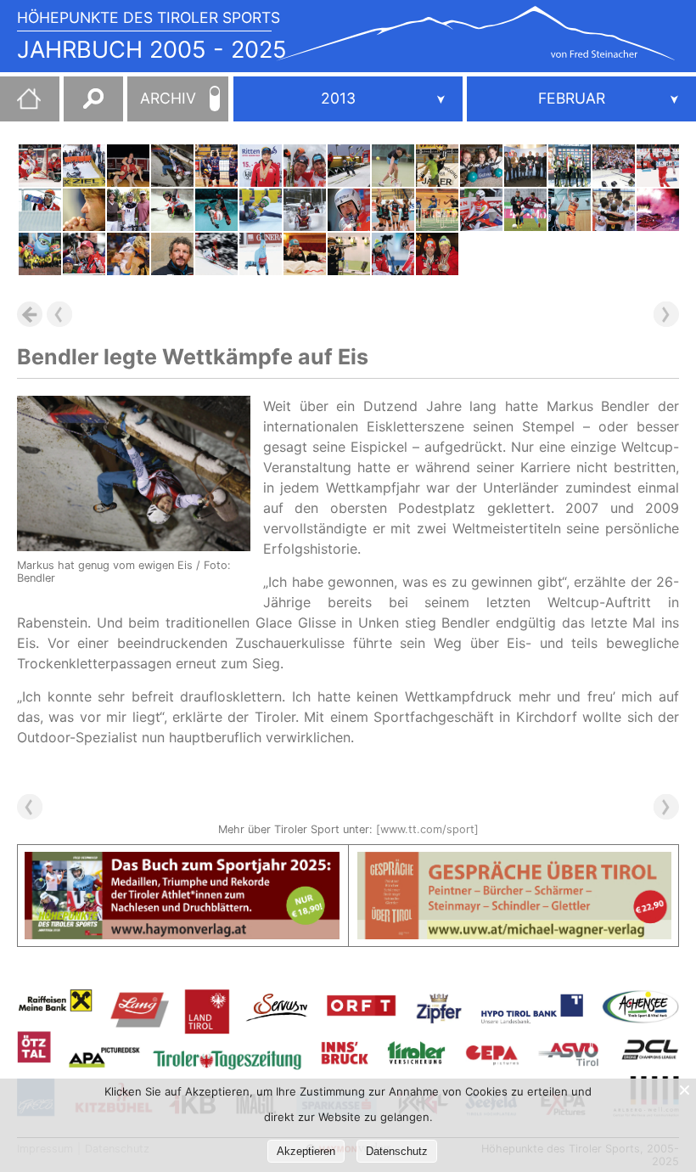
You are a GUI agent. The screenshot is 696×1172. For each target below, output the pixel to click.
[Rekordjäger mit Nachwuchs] (40, 210)
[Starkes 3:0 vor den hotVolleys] (613, 210)
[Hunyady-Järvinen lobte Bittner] (260, 165)
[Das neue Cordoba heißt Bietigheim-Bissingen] (613, 165)
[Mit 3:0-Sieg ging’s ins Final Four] (216, 165)
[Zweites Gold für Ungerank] (349, 254)
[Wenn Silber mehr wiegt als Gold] (172, 210)
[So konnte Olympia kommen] (304, 165)
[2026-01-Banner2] (514, 862)
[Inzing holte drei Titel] (128, 165)
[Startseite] (20, 105)
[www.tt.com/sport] (427, 829)
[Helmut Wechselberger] (128, 210)
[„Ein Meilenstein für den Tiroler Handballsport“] (525, 165)
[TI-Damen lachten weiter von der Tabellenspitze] (393, 210)
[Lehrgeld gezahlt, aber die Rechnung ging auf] (40, 165)
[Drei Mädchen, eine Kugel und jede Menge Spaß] (481, 165)
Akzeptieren (306, 1151)
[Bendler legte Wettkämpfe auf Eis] (172, 165)
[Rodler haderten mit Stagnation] (349, 210)
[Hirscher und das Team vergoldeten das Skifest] (658, 210)
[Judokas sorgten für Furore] (128, 254)
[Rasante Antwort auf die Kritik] (172, 254)
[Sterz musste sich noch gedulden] (304, 254)
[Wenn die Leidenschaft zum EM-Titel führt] (84, 165)
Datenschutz (397, 1151)
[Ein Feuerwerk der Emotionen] (216, 210)
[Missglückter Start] (525, 210)
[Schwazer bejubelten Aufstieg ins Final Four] (437, 165)
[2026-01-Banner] (182, 862)
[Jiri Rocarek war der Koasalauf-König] (569, 165)
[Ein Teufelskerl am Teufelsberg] (349, 165)
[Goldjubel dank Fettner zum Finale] (437, 254)
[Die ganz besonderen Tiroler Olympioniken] (40, 254)
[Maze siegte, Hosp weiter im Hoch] (260, 254)
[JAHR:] (348, 98)
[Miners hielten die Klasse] (569, 210)
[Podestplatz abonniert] (481, 210)
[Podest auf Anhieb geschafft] (260, 210)
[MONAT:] (581, 98)
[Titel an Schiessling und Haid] (393, 165)
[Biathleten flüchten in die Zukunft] (393, 254)
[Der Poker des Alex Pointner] (84, 254)
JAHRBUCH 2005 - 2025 (152, 50)
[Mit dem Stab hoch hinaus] (437, 210)
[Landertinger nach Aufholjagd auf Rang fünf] (658, 165)
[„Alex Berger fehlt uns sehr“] (84, 210)
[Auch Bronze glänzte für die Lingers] (304, 210)
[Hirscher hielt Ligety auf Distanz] (216, 254)
